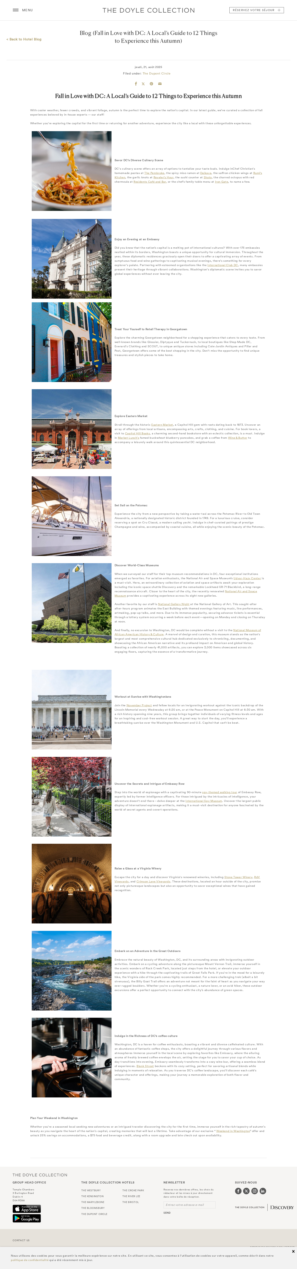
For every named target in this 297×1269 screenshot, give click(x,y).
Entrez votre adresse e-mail (185, 1205)
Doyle (148, 10)
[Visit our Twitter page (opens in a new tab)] (246, 1191)
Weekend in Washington (233, 1131)
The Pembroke (154, 173)
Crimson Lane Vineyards (153, 881)
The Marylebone (92, 1202)
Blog (86, 33)
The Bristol (130, 1202)
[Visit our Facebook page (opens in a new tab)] (238, 1191)
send (167, 1212)
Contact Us (21, 1240)
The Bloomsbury (93, 1208)
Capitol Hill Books (137, 433)
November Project (139, 705)
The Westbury (91, 1190)
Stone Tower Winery (238, 877)
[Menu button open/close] (15, 10)
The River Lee (131, 1196)
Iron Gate (221, 182)
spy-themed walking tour (219, 792)
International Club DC (222, 265)
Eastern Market (162, 425)
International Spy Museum (203, 801)
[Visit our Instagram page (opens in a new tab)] (254, 1191)
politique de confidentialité (29, 1260)
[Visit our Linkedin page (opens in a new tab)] (263, 1191)
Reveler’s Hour (164, 177)
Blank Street (145, 1066)
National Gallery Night (173, 604)
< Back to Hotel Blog (24, 39)
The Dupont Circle (157, 73)
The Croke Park (133, 1190)
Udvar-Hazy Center (247, 578)
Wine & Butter (237, 438)
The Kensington (92, 1196)
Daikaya (206, 173)
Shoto (208, 177)
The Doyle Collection (40, 1175)
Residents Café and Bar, (150, 182)
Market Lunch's (128, 438)
